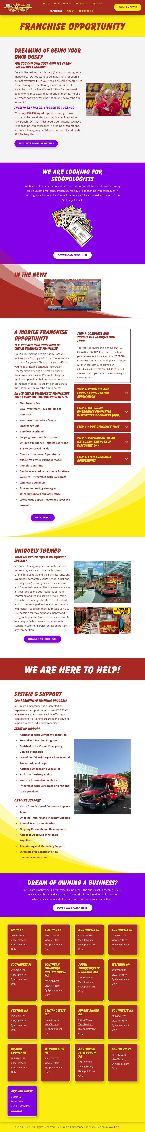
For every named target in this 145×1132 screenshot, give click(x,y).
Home (46, 3)
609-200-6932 (85, 1019)
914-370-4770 (52, 1058)
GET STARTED (42, 517)
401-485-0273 (119, 1054)
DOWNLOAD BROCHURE (72, 255)
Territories (86, 11)
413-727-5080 (119, 970)
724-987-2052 (85, 1062)
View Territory (18, 940)
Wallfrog (114, 1127)
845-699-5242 (18, 1058)
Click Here (16, 1110)
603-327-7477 (52, 981)
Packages (81, 3)
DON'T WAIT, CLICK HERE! (72, 907)
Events (95, 3)
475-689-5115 (119, 935)
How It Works (62, 3)
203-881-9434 (18, 935)
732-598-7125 (18, 1016)
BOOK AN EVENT (128, 7)
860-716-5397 (52, 935)
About (70, 11)
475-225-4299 (85, 935)
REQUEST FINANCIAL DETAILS (36, 143)
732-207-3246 (52, 1019)
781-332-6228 (85, 977)
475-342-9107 (18, 970)
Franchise (56, 11)
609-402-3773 (119, 1016)
